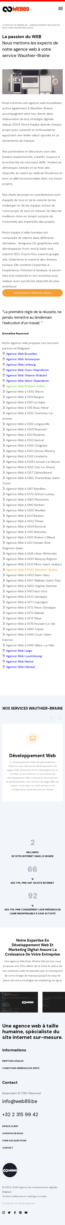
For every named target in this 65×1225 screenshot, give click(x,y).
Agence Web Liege (19, 651)
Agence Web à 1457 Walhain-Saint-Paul (33, 580)
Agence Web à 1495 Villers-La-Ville (30, 645)
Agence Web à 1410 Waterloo (26, 532)
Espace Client (10, 1126)
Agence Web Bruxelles (21, 354)
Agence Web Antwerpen (23, 359)
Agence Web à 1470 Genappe (26, 597)
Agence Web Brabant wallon (25, 386)
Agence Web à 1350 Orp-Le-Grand (30, 467)
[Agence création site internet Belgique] (20, 1213)
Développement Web (32, 755)
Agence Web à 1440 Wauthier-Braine (31, 570)
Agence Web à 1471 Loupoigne (27, 602)
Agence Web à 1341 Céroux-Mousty (30, 451)
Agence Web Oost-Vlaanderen (27, 370)
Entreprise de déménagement (18, 1203)
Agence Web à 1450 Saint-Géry (28, 575)
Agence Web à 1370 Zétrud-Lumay (30, 494)
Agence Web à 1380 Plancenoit (27, 499)
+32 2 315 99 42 (20, 1114)
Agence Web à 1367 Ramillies (26, 489)
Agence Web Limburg (21, 364)
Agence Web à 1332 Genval (25, 440)
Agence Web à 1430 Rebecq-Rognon (31, 559)
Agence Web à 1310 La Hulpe (25, 402)
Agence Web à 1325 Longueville (28, 424)
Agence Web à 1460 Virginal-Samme (31, 586)
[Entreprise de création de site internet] (3, 1213)
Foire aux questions (14, 1140)
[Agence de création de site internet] (26, 1213)
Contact (7, 1147)
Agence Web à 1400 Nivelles (26, 510)
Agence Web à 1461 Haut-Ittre (26, 591)
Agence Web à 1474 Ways (24, 618)
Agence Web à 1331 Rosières (25, 435)
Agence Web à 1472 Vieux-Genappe (31, 607)
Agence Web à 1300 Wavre (25, 391)
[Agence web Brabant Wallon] (9, 1213)
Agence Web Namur (20, 661)
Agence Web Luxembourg (24, 656)
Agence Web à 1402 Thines (25, 521)
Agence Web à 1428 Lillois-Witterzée (31, 553)
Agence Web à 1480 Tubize (25, 629)
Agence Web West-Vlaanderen (27, 381)
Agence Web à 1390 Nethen (25, 505)
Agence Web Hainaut (20, 667)
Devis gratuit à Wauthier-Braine (32, 292)
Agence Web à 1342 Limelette (26, 456)
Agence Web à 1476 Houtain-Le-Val (30, 624)
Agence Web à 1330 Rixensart (26, 429)
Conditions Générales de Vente (20, 1068)
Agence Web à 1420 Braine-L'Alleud (30, 537)
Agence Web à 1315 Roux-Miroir (27, 408)
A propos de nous (12, 1133)
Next (60, 719)
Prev (51, 719)
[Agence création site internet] (14, 1213)
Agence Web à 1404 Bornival (26, 526)
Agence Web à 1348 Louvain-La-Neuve (33, 462)
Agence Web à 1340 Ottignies (26, 445)
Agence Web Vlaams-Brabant (26, 375)
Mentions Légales (13, 1061)
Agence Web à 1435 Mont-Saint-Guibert (34, 564)
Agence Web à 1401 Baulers (25, 516)
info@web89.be (19, 1101)
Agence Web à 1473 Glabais (25, 613)
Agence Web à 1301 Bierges (25, 397)
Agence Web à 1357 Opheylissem (29, 472)
